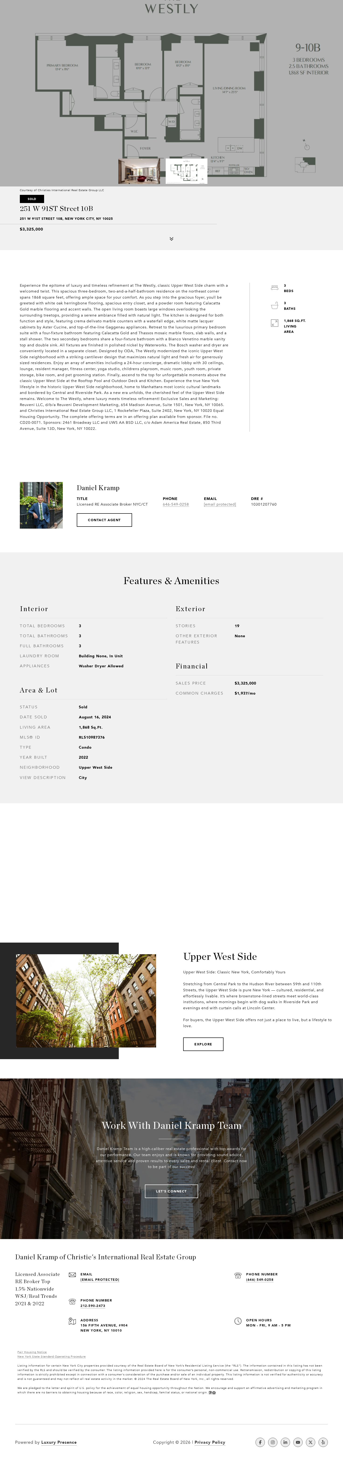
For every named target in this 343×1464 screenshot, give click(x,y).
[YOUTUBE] (298, 1442)
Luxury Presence (59, 1442)
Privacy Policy (210, 1442)
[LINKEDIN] (285, 1442)
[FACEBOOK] (260, 1442)
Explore (203, 1044)
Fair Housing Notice (32, 1352)
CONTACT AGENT (104, 520)
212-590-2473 (92, 1305)
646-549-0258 (176, 504)
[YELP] (323, 1442)
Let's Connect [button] (171, 1191)
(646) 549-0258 (259, 1279)
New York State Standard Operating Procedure (52, 1356)
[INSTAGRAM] (272, 1442)
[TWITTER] (310, 1442)
